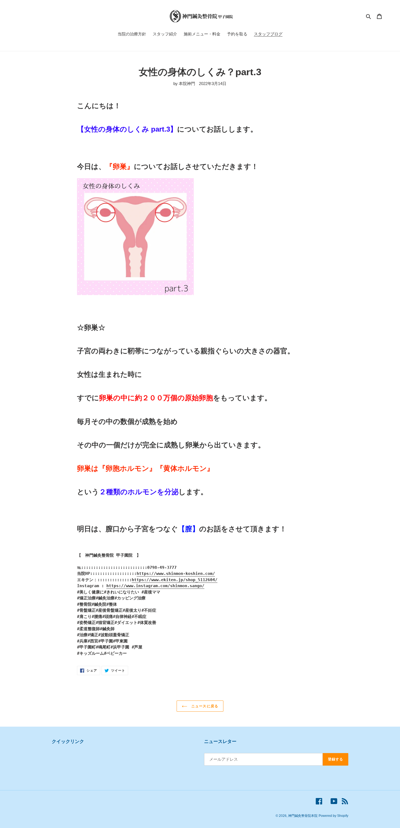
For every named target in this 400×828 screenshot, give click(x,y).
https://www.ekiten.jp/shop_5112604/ (174, 579)
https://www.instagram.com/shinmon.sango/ (155, 585)
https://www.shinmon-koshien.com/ (176, 573)
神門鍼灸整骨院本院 (303, 816)
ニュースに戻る (204, 706)
